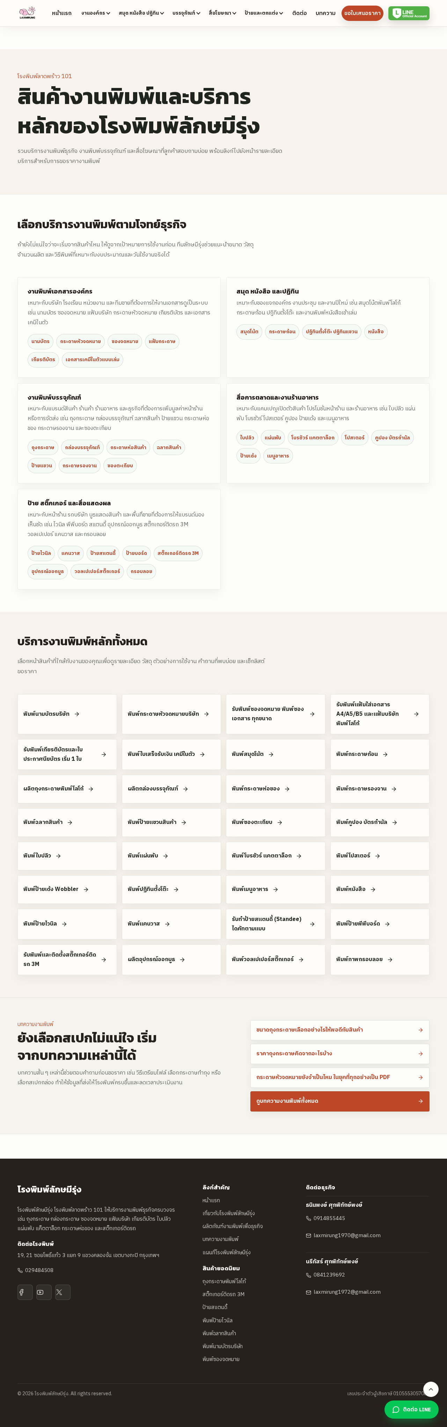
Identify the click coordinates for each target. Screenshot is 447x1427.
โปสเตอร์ (355, 438)
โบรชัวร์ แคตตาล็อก (313, 438)
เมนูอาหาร (278, 456)
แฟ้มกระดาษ (162, 341)
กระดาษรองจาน (80, 466)
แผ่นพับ (273, 438)
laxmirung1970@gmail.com (347, 1235)
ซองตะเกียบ (120, 466)
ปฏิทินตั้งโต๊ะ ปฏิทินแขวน (332, 332)
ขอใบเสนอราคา (362, 13)
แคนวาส (70, 553)
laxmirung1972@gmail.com (347, 1292)
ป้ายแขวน (41, 466)
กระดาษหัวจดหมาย (80, 341)
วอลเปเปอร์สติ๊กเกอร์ (97, 571)
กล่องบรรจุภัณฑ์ (82, 448)
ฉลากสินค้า (169, 448)
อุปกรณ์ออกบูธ (47, 571)
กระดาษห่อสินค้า (128, 448)
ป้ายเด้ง (248, 456)
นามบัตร (40, 341)
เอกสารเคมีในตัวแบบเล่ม (92, 360)
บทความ (326, 13)
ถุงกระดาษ (42, 448)
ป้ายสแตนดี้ (103, 553)
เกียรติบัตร (43, 360)
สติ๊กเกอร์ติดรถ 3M (178, 553)
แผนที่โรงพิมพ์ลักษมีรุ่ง (227, 1252)
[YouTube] (44, 1292)
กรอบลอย (141, 571)
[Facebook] (25, 1292)
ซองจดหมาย (124, 341)
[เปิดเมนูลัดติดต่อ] (431, 1389)
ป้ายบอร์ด (136, 553)
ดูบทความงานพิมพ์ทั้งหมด (287, 1101)
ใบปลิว (247, 438)
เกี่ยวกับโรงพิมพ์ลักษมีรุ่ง (229, 1213)
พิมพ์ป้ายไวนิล (218, 1320)
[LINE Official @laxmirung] (409, 13)
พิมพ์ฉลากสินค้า (219, 1333)
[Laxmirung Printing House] (27, 13)
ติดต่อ (299, 13)
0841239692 (329, 1275)
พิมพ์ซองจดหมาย (221, 1359)
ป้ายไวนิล (41, 553)
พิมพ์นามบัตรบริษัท (223, 1346)
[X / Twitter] (63, 1292)
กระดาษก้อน (282, 332)
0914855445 (329, 1218)
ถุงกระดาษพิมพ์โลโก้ (224, 1281)
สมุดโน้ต (249, 332)
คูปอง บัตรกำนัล (392, 438)
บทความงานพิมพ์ (221, 1239)
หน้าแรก (62, 13)
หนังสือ (376, 332)
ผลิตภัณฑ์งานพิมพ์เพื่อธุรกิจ (233, 1226)
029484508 (39, 1270)
